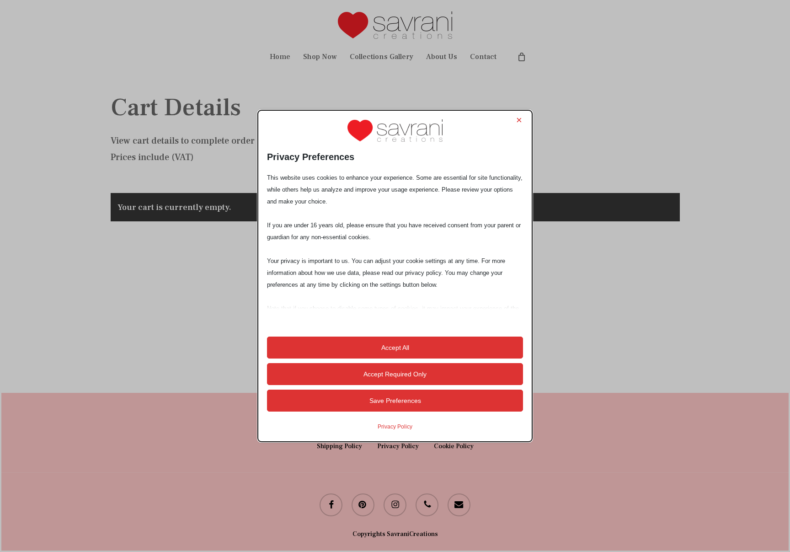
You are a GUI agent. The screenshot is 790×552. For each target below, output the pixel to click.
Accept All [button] (395, 347)
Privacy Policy (395, 426)
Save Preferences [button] (395, 400)
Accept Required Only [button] (395, 374)
